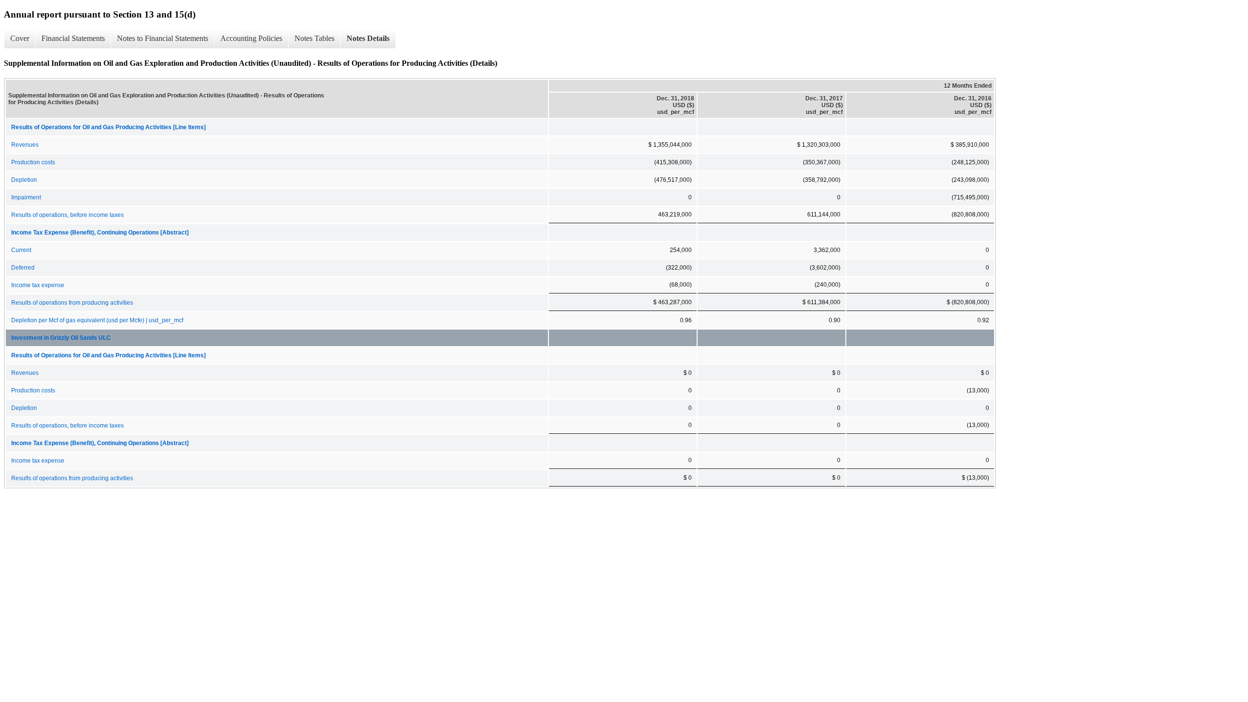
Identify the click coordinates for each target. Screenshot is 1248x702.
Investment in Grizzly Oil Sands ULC (61, 338)
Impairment (26, 197)
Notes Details (368, 38)
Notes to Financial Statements (162, 38)
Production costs (33, 162)
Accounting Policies (251, 38)
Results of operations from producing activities (72, 303)
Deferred (23, 268)
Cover (19, 38)
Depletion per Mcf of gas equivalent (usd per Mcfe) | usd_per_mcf (97, 320)
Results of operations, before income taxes (67, 215)
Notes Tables (314, 38)
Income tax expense (37, 285)
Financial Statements (73, 38)
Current (21, 250)
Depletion (24, 180)
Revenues (25, 145)
